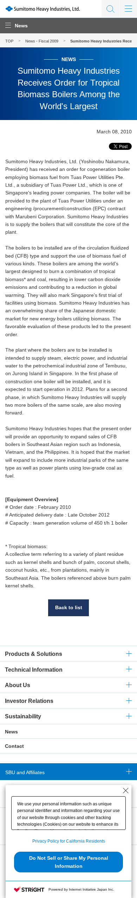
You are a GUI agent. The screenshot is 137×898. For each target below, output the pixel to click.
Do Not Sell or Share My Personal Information (68, 862)
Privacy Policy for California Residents (68, 841)
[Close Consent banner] (125, 790)
